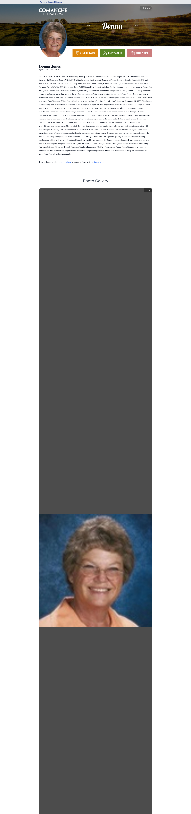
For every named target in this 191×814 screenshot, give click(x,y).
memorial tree (65, 162)
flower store (98, 162)
